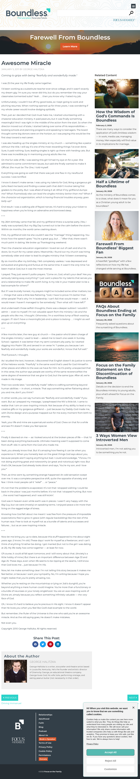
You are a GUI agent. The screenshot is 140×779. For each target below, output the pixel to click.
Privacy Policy (45, 747)
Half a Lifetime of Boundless (112, 184)
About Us (43, 735)
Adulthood (44, 719)
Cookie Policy (45, 751)
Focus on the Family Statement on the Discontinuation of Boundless (115, 371)
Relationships (45, 715)
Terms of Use (45, 743)
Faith (41, 723)
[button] (133, 6)
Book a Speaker (47, 739)
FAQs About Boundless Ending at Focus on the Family (116, 310)
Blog (41, 727)
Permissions (45, 755)
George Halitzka (33, 69)
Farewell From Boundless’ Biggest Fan (115, 248)
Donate (43, 759)
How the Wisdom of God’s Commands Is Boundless (115, 116)
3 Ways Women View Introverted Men (116, 437)
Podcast (43, 731)
